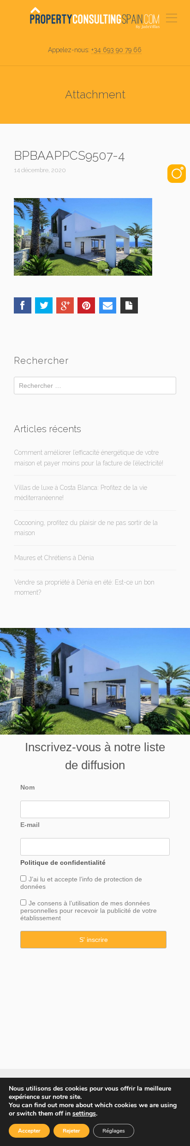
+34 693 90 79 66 (116, 50)
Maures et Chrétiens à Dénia (54, 557)
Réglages (113, 1130)
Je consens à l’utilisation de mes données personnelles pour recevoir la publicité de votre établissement (88, 910)
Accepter (29, 1130)
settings (84, 1114)
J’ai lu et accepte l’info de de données (81, 882)
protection (117, 879)
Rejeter (71, 1130)
